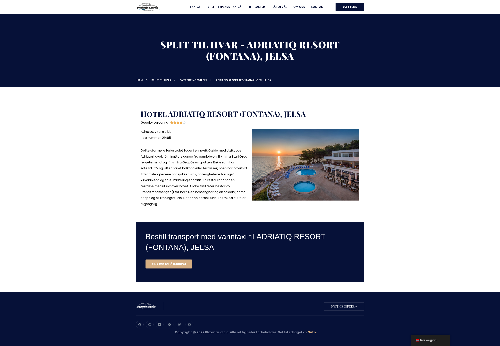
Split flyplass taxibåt (225, 7)
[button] (169, 264)
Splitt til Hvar (161, 80)
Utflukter (257, 7)
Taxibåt (196, 7)
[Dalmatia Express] (148, 6)
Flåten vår (279, 7)
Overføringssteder (194, 80)
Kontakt (318, 7)
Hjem (140, 80)
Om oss (299, 7)
